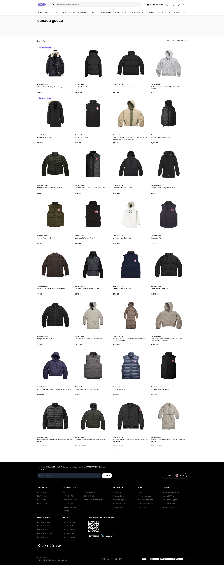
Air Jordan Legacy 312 (120, 500)
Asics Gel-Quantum (69, 529)
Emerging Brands (136, 12)
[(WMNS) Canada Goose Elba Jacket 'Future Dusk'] (55, 366)
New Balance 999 (43, 529)
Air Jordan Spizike (119, 503)
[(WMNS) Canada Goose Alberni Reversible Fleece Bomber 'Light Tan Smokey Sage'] (131, 114)
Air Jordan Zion (118, 507)
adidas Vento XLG (169, 507)
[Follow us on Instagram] (112, 559)
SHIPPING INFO (68, 496)
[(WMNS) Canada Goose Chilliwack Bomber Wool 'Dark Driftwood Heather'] (169, 315)
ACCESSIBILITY (68, 503)
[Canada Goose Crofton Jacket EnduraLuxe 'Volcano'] (55, 164)
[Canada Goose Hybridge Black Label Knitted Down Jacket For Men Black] (55, 416)
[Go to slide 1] (129, 82)
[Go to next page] (117, 452)
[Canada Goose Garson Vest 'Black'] (93, 114)
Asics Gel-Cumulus (69, 522)
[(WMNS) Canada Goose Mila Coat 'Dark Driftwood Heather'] (169, 416)
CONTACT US (42, 503)
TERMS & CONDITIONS (70, 500)
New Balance (83, 12)
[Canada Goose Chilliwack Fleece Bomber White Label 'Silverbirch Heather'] (169, 63)
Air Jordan (54, 12)
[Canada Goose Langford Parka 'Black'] (55, 114)
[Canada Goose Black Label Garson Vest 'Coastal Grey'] (93, 366)
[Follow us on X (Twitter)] (108, 559)
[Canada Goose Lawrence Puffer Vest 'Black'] (93, 214)
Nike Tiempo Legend (145, 503)
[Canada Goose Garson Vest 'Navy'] (169, 214)
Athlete (176, 12)
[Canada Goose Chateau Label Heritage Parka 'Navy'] (55, 63)
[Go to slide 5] (170, 334)
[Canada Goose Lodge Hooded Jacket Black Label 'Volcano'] (93, 416)
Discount (186, 12)
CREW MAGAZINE (90, 492)
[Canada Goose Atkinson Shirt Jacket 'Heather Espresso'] (55, 265)
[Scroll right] (184, 12)
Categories (42, 12)
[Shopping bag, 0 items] (184, 4)
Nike (64, 12)
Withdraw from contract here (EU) (95, 500)
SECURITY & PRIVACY (70, 507)
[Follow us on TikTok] (116, 559)
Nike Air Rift (142, 492)
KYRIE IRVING (41, 492)
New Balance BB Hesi (44, 533)
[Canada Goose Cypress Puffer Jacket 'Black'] (169, 114)
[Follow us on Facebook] (103, 559)
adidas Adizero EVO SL (171, 492)
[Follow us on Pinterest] (120, 559)
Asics (94, 12)
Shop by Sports (164, 12)
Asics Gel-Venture (69, 537)
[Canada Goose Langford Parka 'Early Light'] (131, 214)
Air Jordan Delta (118, 496)
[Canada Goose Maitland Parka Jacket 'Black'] (131, 164)
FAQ (64, 492)
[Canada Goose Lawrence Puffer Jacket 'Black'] (131, 63)
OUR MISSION (42, 500)
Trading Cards (120, 12)
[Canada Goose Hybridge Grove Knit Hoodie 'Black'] (93, 265)
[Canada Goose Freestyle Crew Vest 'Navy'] (131, 265)
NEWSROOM (41, 496)
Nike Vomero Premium (145, 500)
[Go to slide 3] (131, 82)
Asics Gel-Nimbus (69, 526)
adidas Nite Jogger (170, 500)
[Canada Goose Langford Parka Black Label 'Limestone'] (93, 315)
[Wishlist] (178, 4)
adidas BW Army (169, 496)
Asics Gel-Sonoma (69, 533)
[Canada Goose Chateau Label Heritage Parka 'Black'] (169, 164)
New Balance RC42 (43, 537)
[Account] (172, 4)
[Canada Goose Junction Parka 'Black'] (93, 63)
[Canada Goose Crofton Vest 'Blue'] (131, 366)
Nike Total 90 (142, 507)
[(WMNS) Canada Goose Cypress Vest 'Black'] (93, 164)
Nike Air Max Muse (144, 496)
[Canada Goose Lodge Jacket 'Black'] (55, 315)
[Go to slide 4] (56, 82)
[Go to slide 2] (130, 82)
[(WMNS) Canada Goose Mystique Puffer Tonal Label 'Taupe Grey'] (131, 315)
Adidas (72, 12)
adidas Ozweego (169, 503)
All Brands (150, 12)
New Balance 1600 (43, 522)
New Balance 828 (43, 526)
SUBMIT (107, 476)
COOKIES (66, 511)
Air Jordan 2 (117, 492)
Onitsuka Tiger (105, 12)
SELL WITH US (89, 496)
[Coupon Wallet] (167, 4)
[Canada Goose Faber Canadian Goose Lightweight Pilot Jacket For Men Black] (131, 416)
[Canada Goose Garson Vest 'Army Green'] (55, 214)
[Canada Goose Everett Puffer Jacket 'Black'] (169, 265)
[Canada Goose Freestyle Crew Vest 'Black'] (169, 366)
